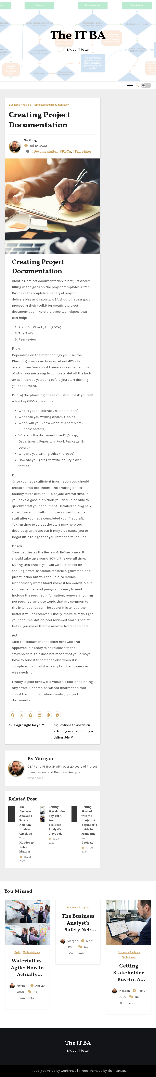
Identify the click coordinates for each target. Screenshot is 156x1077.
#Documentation (44, 152)
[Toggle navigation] (130, 85)
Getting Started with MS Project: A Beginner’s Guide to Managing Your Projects (89, 825)
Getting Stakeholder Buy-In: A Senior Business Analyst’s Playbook (57, 820)
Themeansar (116, 1071)
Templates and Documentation (51, 105)
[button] (137, 85)
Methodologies (31, 952)
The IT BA (78, 36)
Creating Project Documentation (39, 120)
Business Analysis (20, 105)
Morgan (34, 141)
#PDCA (65, 152)
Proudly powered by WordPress (53, 1071)
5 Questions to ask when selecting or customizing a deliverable (73, 731)
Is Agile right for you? (28, 725)
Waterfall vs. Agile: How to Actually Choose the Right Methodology (27, 978)
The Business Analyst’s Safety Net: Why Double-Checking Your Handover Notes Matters (26, 829)
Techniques (128, 957)
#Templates (82, 152)
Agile (17, 952)
